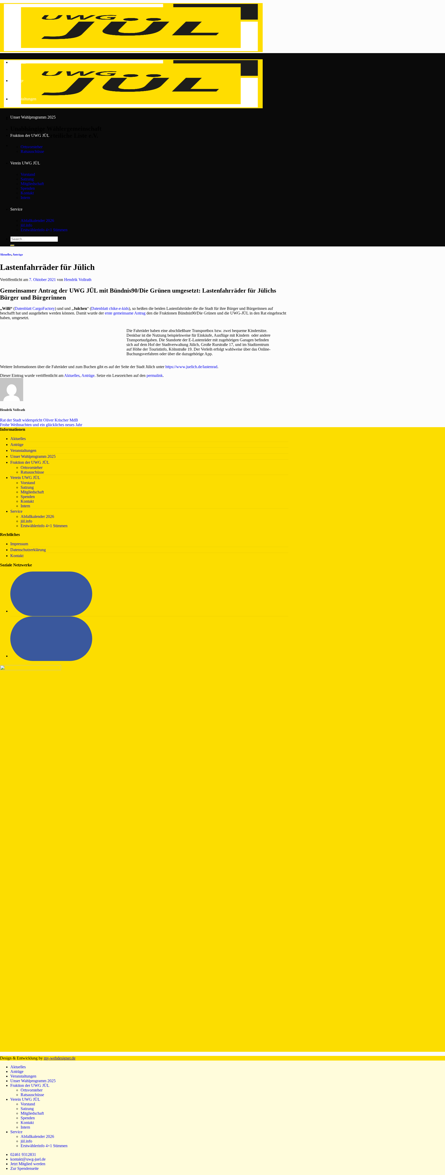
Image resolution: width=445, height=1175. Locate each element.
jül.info (26, 225)
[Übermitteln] (12, 245)
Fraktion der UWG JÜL (29, 135)
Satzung (27, 179)
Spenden (28, 188)
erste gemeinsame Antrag (125, 313)
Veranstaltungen (23, 99)
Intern (25, 197)
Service (16, 209)
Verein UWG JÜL (25, 163)
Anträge (16, 80)
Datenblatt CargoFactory (35, 308)
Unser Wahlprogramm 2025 (33, 117)
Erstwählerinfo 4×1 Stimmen (44, 230)
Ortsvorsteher (31, 147)
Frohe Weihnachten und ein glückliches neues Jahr (41, 425)
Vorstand (28, 174)
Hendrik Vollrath (77, 279)
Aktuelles (18, 62)
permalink (155, 375)
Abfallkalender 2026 (37, 220)
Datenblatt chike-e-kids (110, 308)
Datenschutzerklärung (28, 550)
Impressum (19, 544)
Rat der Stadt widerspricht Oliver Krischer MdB (39, 420)
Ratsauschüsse (32, 151)
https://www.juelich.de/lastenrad (191, 367)
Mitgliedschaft (32, 183)
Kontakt (27, 193)
